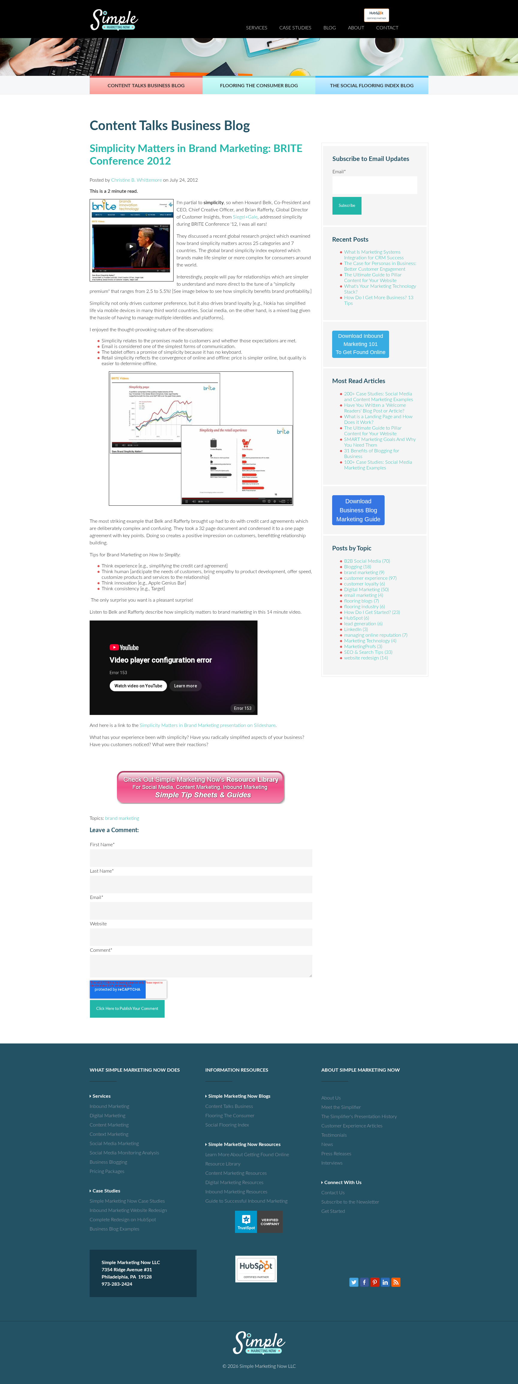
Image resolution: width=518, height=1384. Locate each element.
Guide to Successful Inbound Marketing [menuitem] (226, 1201)
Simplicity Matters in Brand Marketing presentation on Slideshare (207, 725)
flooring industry (364, 606)
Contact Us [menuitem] (333, 1192)
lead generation (363, 623)
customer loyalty (364, 584)
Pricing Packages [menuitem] (107, 1171)
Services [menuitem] (256, 27)
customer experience (370, 578)
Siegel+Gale (245, 217)
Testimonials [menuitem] (334, 1135)
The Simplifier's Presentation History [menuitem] (342, 1116)
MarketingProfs (363, 646)
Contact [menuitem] (387, 27)
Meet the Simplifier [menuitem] (341, 1107)
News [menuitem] (327, 1144)
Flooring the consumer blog (259, 85)
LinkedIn (356, 629)
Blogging (357, 566)
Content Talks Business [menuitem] (226, 1106)
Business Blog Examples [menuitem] (111, 1229)
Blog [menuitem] (329, 27)
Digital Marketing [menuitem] (107, 1115)
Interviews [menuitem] (332, 1163)
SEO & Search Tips (368, 652)
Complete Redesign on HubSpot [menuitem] (111, 1219)
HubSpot (356, 618)
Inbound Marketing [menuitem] (109, 1106)
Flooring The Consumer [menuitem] (226, 1115)
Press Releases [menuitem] (336, 1153)
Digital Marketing (366, 589)
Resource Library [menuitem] (222, 1164)
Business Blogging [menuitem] (108, 1162)
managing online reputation (375, 635)
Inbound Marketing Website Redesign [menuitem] (111, 1210)
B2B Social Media (367, 561)
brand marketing (122, 818)
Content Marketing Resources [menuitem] (226, 1173)
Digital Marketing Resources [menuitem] (226, 1182)
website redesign (366, 658)
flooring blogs (361, 601)
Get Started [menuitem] (333, 1211)
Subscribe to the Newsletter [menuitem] (342, 1202)
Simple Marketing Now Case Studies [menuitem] (111, 1201)
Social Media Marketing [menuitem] (111, 1143)
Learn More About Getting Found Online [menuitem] (226, 1154)
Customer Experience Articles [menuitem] (342, 1126)
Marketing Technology (370, 640)
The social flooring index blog (372, 85)
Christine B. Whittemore (136, 180)
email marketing (363, 595)
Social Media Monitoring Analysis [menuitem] (111, 1152)
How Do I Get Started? (372, 612)
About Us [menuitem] (331, 1098)
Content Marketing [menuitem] (109, 1125)
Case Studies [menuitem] (295, 27)
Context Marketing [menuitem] (109, 1134)
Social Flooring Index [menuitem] (226, 1125)
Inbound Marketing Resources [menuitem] (226, 1191)
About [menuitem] (356, 27)
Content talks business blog (146, 85)
